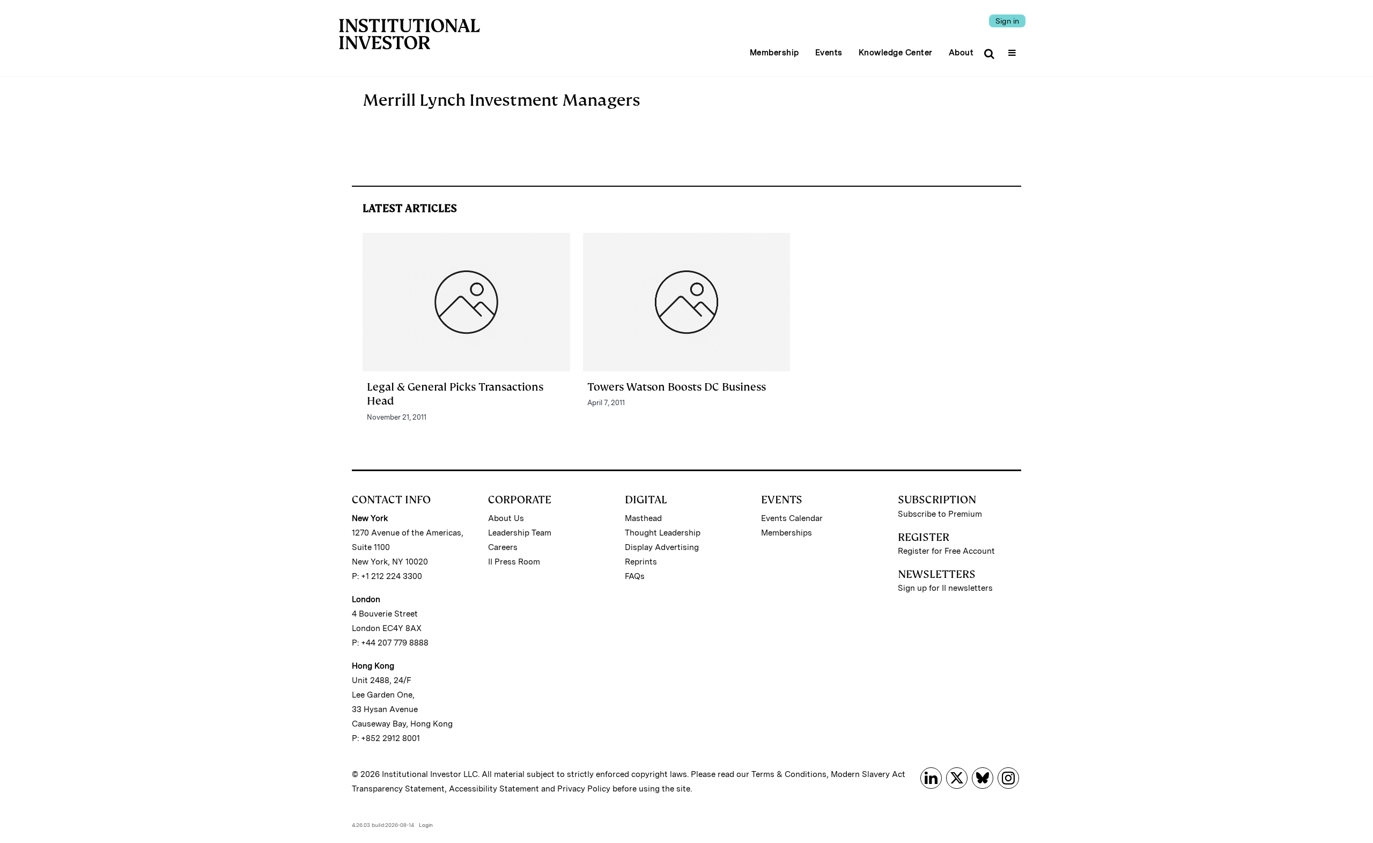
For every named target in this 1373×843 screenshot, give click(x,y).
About (961, 52)
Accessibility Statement (494, 789)
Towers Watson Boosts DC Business (676, 387)
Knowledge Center (896, 52)
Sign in (1007, 21)
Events (829, 52)
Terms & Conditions (788, 774)
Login (426, 825)
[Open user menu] (1013, 49)
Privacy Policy (583, 789)
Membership (774, 52)
